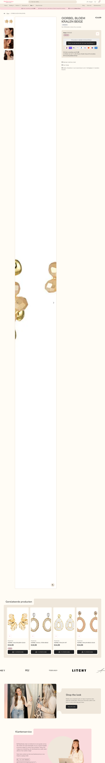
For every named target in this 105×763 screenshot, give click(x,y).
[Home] (4, 13)
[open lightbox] (53, 585)
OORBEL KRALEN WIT (60, 609)
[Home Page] (9, 2)
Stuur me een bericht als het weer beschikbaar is (81, 43)
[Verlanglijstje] (95, 2)
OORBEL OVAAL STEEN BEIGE (39, 609)
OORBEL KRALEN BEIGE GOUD (85, 609)
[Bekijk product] (18, 623)
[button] (52, 2)
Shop (8, 13)
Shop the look (71, 707)
